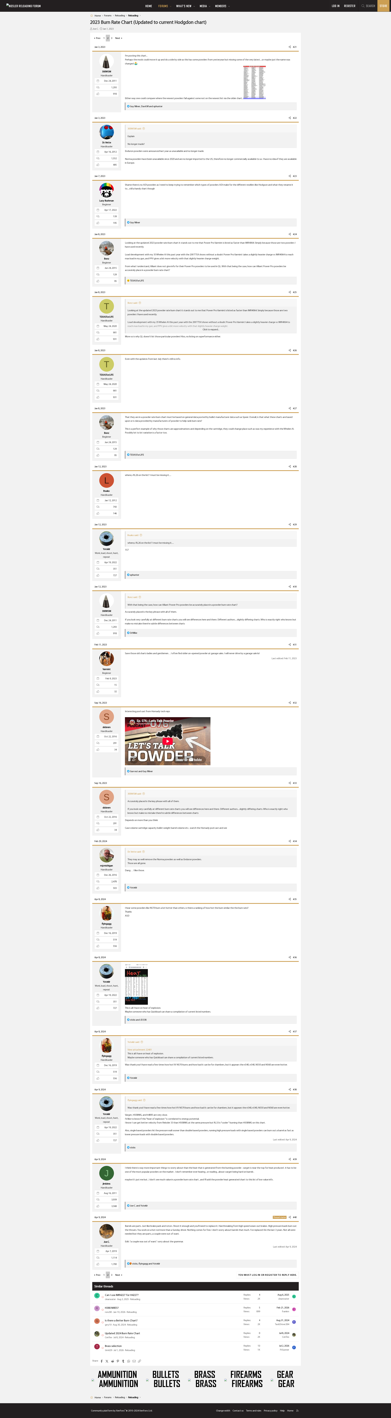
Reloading (135, 1299)
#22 (295, 117)
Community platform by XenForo (121, 1410)
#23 (295, 176)
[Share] (290, 47)
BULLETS (165, 1375)
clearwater (110, 1299)
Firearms (245, 1375)
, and (146, 106)
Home (148, 6)
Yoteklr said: (134, 1042)
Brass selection (113, 1346)
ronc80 (108, 1312)
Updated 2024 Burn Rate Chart (122, 1333)
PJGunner (284, 1349)
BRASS (204, 1375)
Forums (163, 6)
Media (203, 6)
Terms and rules (253, 1410)
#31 (295, 644)
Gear (285, 1375)
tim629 (108, 1350)
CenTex (108, 1337)
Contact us (238, 1410)
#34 (295, 841)
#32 (295, 702)
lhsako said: (133, 535)
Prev (98, 38)
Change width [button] (223, 1410)
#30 (295, 586)
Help (282, 1410)
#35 (295, 899)
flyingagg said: (135, 1100)
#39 (295, 1159)
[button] (170, 6)
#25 (295, 292)
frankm (285, 1311)
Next (117, 38)
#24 (295, 234)
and (141, 771)
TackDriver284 (282, 1324)
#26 (295, 350)
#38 (295, 1089)
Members (220, 6)
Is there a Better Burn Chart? (121, 1320)
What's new (184, 6)
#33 (295, 783)
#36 (295, 957)
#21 (295, 46)
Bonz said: (133, 302)
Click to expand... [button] (211, 329)
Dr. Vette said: (134, 851)
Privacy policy (271, 1410)
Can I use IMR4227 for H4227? (122, 1295)
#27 (295, 408)
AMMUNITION (117, 1375)
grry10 (108, 1324)
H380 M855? (112, 1307)
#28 (295, 466)
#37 (295, 1031)
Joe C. (96, 28)
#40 (295, 1217)
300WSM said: (134, 128)
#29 (295, 524)
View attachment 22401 (140, 1049)
